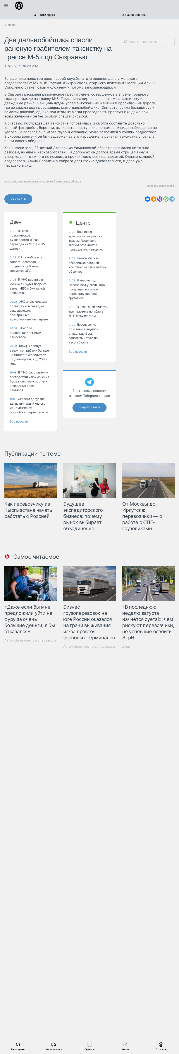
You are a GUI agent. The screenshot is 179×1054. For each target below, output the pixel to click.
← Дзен (9, 25)
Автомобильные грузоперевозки (30, 640)
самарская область (68, 181)
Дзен (126, 646)
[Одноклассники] (153, 199)
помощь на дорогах (36, 181)
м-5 (52, 181)
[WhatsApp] (166, 199)
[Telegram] (172, 199)
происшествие (13, 181)
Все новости (19, 421)
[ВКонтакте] (147, 199)
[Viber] (159, 199)
